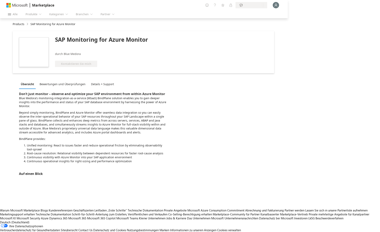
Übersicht (27, 84)
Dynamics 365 (58, 218)
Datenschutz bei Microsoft (276, 218)
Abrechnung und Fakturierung (264, 210)
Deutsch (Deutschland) (14, 222)
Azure (44, 218)
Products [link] (18, 24)
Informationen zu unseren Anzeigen (193, 230)
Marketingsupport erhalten (17, 214)
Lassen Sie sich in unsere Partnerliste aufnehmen (336, 210)
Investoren (301, 218)
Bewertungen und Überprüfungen (63, 84)
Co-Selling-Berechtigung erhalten (190, 214)
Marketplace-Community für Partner (236, 214)
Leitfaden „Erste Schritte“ (110, 210)
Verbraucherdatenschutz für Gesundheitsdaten (30, 230)
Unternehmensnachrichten (241, 218)
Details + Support (102, 84)
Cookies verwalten (229, 230)
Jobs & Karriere (176, 218)
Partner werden (294, 210)
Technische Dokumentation (145, 210)
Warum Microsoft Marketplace (20, 210)
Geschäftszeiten (83, 210)
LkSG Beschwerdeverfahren (325, 218)
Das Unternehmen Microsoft (205, 218)
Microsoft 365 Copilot (101, 218)
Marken (164, 230)
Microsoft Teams (127, 218)
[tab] (28, 84)
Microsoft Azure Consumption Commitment (216, 210)
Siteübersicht (69, 230)
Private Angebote (175, 210)
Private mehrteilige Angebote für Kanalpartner (339, 214)
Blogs (44, 210)
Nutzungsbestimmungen (143, 230)
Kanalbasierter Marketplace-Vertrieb (284, 214)
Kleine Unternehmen (152, 218)
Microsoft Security (28, 218)
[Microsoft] (17, 5)
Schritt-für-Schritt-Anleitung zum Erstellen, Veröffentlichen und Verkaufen (119, 214)
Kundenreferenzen (60, 210)
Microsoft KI (8, 218)
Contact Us (85, 230)
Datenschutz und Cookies (109, 230)
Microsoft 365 (77, 218)
